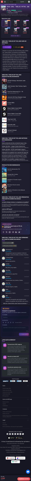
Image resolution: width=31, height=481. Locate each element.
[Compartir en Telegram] (13, 232)
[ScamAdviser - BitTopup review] (10, 458)
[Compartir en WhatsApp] (9, 232)
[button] (15, 385)
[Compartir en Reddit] (19, 232)
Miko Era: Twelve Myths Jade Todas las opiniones (15, 303)
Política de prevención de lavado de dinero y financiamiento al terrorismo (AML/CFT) (15, 416)
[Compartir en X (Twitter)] (6, 232)
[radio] (6, 251)
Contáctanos (5, 405)
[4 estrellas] (11, 322)
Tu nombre (4, 314)
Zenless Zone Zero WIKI (7, 392)
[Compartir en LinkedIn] (16, 232)
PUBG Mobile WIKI (6, 394)
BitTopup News (6, 395)
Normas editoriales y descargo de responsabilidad (13, 426)
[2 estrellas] (6, 322)
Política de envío (6, 413)
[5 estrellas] (13, 322)
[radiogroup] (8, 251)
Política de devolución (7, 411)
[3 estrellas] (8, 322)
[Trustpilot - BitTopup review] (15, 461)
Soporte (4, 403)
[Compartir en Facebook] (3, 232)
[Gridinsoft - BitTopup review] (20, 458)
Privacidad (5, 424)
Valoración (5, 320)
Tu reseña (4, 325)
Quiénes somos (6, 401)
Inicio (2, 4)
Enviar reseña (25, 334)
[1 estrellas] (3, 322)
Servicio (4, 422)
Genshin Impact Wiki (7, 388)
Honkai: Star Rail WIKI (7, 390)
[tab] (6, 47)
